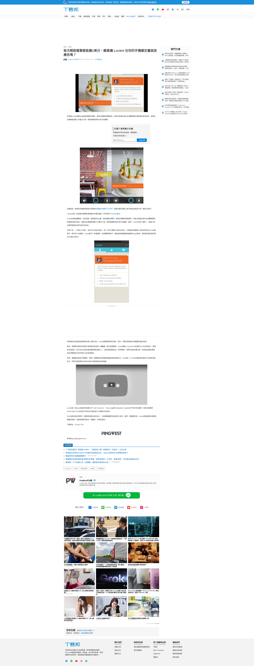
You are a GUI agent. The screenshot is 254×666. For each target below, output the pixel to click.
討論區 (116, 16)
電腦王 (155, 657)
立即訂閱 (142, 140)
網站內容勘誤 (177, 647)
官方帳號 (108, 507)
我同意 (185, 2)
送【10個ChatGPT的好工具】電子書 (108, 495)
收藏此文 (99, 59)
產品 (73, 16)
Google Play (79, 424)
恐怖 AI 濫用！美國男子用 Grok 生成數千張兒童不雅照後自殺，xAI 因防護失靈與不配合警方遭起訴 (111, 592)
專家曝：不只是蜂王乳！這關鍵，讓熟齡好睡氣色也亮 (87, 462)
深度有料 (141, 16)
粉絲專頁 (95, 507)
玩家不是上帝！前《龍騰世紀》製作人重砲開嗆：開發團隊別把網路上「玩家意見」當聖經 (176, 87)
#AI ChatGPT (131, 16)
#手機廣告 (100, 468)
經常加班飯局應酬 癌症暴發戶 (137, 564)
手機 (79, 16)
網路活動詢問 (177, 653)
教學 (98, 16)
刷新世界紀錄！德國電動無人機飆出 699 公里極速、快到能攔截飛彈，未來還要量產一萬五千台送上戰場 (176, 55)
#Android (67, 468)
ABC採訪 (143, 346)
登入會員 (83, 630)
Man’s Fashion (158, 650)
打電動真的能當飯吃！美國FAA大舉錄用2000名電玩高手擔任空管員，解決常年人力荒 (177, 62)
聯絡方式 (117, 653)
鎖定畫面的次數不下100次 (103, 209)
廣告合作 (117, 650)
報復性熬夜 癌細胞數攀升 (76, 456)
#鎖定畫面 (83, 468)
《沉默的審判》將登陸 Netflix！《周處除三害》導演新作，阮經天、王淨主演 (96, 450)
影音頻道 (134, 507)
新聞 (66, 16)
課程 (122, 16)
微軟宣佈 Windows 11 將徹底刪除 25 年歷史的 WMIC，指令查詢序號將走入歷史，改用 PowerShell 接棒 (177, 75)
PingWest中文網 (73, 59)
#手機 (75, 468)
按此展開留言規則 (87, 633)
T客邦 (155, 647)
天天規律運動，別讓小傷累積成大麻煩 (76, 564)
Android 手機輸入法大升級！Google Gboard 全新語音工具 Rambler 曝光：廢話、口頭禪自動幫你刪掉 (177, 113)
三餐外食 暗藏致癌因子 (103, 618)
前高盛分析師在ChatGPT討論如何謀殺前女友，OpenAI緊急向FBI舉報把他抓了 (97, 453)
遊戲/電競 (86, 16)
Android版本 (115, 214)
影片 (104, 16)
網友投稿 (176, 657)
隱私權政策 (152, 2)
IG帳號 (146, 507)
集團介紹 (117, 647)
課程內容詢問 (177, 650)
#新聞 (92, 468)
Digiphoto (156, 653)
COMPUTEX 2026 (154, 16)
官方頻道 (121, 507)
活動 (109, 16)
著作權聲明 (138, 650)
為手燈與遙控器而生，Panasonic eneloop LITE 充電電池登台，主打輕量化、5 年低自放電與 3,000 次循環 (177, 107)
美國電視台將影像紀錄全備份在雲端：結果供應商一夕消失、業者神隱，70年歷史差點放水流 (102, 459)
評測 (93, 16)
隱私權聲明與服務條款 (142, 647)
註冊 (188, 9)
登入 (182, 9)
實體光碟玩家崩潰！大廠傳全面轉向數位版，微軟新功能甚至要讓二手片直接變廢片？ (176, 100)
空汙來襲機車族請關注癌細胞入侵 (138, 618)
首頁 (65, 47)
